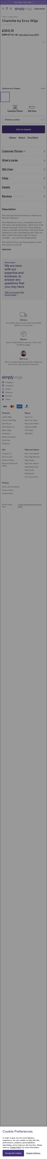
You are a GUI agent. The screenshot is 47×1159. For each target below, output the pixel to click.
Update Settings (33, 1153)
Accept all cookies (13, 1153)
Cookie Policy (15, 1147)
